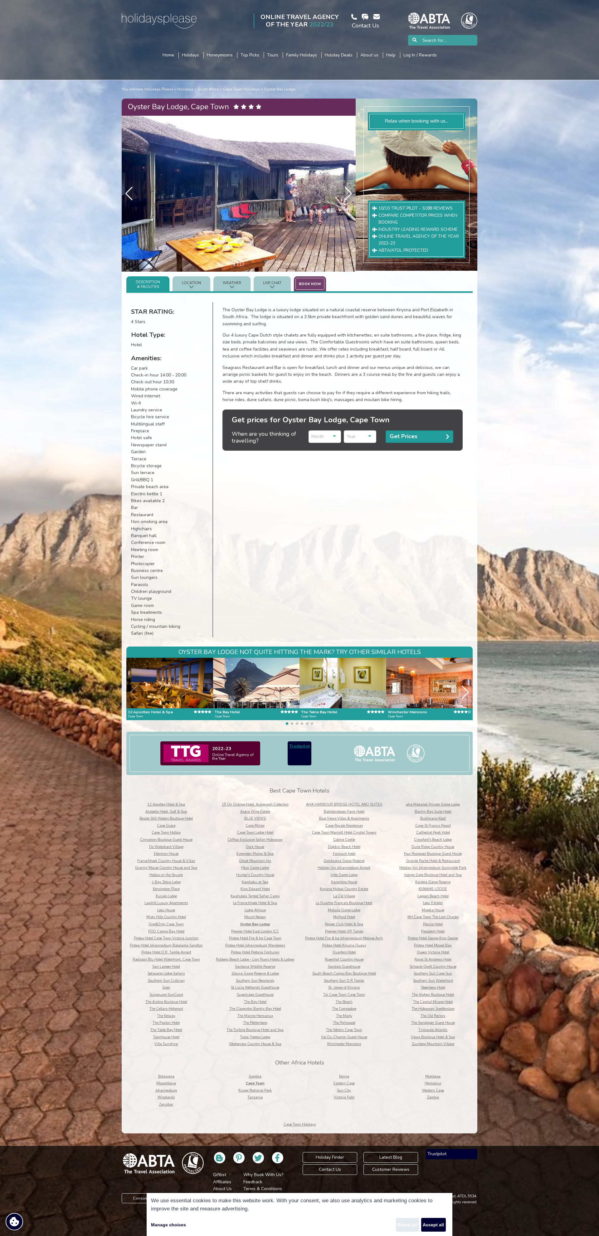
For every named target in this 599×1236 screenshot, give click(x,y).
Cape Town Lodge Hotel (255, 832)
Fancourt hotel (344, 853)
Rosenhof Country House (344, 959)
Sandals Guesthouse (344, 966)
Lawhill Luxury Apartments (166, 903)
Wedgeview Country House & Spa (255, 1044)
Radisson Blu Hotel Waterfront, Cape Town (166, 959)
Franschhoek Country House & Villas (166, 861)
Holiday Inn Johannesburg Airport (344, 867)
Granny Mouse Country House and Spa (166, 867)
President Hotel (433, 931)
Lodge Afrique (255, 910)
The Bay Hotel (255, 1002)
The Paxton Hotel (166, 1022)
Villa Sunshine (166, 1044)
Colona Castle (344, 839)
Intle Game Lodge (344, 875)
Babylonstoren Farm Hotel (344, 811)
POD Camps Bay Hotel (166, 931)
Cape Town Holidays (241, 89)
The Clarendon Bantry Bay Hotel (255, 1008)
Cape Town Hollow (166, 832)
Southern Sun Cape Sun (433, 973)
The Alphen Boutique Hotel (433, 994)
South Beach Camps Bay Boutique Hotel (344, 973)
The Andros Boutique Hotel (166, 1002)
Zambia (433, 1097)
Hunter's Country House (255, 875)
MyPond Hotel (344, 917)
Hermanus (433, 1083)
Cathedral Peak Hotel (433, 832)
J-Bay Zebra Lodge (166, 882)
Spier (166, 987)
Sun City (344, 1090)
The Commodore (344, 1008)
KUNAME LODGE (433, 889)
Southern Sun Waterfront (433, 980)
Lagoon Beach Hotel (433, 896)
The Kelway (166, 1016)
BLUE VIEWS (255, 818)
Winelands (166, 1097)
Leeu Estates (433, 903)
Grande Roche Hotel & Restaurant (433, 861)
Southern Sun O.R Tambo (344, 980)
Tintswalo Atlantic (433, 1030)
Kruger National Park (255, 1090)
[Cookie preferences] (14, 1221)
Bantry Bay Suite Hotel (433, 811)
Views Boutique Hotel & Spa (433, 1037)
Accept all (433, 1224)
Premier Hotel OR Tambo (344, 931)
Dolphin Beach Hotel (344, 847)
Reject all (407, 1224)
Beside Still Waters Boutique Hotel (166, 818)
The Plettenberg (255, 1022)
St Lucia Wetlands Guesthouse (255, 987)
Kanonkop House (344, 882)
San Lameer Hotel (166, 966)
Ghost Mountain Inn (255, 861)
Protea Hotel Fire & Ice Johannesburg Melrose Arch (344, 938)
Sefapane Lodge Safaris (166, 973)
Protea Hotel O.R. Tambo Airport (166, 952)
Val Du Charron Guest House (344, 1037)
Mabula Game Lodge (344, 910)
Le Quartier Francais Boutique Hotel (344, 903)
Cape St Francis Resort (433, 825)
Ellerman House (166, 853)
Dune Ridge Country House (433, 847)
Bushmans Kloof (433, 818)
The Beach (344, 1002)
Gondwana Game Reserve (344, 861)
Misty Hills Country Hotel (166, 917)
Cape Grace (166, 825)
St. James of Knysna (344, 987)
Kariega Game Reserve (432, 882)
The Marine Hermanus (255, 1016)
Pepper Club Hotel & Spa (344, 924)
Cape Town (255, 1083)
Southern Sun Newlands (255, 980)
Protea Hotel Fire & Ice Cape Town (255, 938)
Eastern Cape (344, 1083)
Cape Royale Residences (344, 825)
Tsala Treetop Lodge (255, 1037)
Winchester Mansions (344, 1044)
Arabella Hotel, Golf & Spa (166, 811)
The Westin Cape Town (344, 1030)
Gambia (255, 1076)
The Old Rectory (433, 1016)
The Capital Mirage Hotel (433, 1002)
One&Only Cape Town (166, 924)
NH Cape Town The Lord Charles (433, 917)
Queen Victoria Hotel (433, 952)
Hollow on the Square (166, 875)
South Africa (208, 89)
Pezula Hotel (433, 924)
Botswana (166, 1076)
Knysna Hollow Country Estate (344, 889)
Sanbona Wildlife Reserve (255, 966)
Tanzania (255, 1097)
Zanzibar (166, 1104)
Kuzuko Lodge (166, 896)
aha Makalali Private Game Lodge (433, 804)
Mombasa (433, 1076)
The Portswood (344, 1022)
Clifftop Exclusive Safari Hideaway (255, 839)
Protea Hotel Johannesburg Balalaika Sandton (166, 945)
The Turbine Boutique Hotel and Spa (255, 1030)
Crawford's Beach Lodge (433, 839)
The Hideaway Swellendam (433, 1008)
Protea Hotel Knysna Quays (344, 945)
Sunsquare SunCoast (166, 994)
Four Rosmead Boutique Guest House (433, 853)
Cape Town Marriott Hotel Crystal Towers (344, 832)
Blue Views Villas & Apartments (344, 818)
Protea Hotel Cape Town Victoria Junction (166, 938)
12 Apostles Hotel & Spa (166, 804)
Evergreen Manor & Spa (255, 853)
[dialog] (299, 1214)
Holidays (185, 89)
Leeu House (166, 910)
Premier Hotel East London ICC (255, 931)
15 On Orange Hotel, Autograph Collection (255, 804)
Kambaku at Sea (255, 882)
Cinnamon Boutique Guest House (166, 839)
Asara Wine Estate (255, 811)
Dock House (255, 847)
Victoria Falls (344, 1097)
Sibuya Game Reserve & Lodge (255, 973)
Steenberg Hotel (433, 987)
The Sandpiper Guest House (433, 1022)
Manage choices (168, 1224)
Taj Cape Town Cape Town (344, 994)
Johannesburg (166, 1090)
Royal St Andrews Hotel (432, 959)
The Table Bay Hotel (166, 1030)
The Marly (344, 1016)
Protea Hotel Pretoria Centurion (255, 952)
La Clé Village (344, 896)
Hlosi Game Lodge (255, 867)
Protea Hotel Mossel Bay (433, 945)
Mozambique (166, 1083)
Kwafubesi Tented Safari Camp (255, 896)
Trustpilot (299, 746)
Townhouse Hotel (166, 1037)
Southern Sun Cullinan (166, 980)
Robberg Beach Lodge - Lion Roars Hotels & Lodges (255, 959)
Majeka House (433, 910)
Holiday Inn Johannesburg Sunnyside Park (432, 867)
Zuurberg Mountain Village (433, 1044)
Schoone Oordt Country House (433, 966)
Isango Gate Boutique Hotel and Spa (433, 875)
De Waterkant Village (166, 847)
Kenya (344, 1076)
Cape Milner (255, 825)
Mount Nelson (255, 917)
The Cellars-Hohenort (166, 1008)
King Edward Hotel (255, 889)
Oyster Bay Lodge (279, 89)
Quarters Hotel (344, 952)
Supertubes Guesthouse (255, 994)
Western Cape (433, 1090)
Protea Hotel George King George (433, 938)
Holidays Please (158, 89)
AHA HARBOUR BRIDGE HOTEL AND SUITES (344, 804)
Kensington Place (166, 889)
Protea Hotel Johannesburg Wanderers (255, 945)
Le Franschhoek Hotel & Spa (255, 903)
